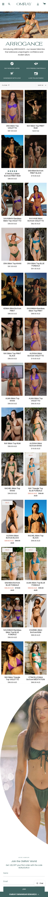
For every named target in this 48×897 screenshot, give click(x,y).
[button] (24, 894)
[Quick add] (4, 120)
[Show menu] (4, 4)
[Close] (44, 687)
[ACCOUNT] (37, 4)
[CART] (44, 4)
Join (24, 889)
